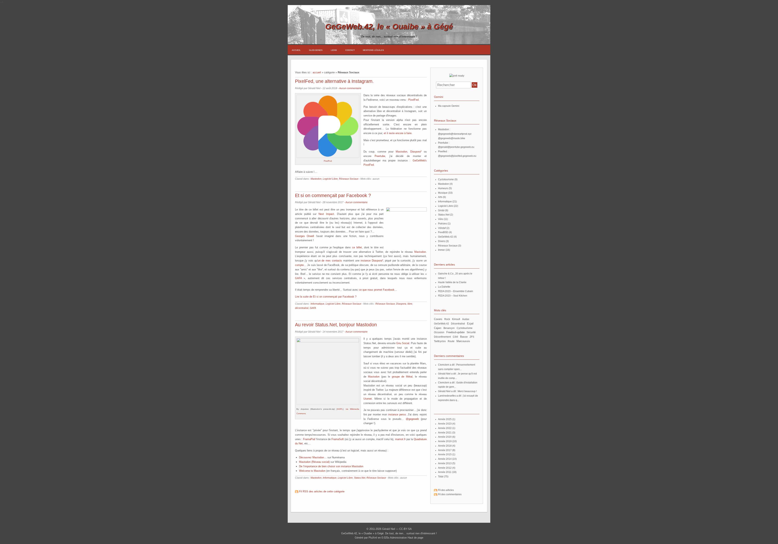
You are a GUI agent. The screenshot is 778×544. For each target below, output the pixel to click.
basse (464, 336)
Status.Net (359, 478)
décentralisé (302, 308)
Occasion (439, 332)
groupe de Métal (402, 376)
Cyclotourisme (446, 179)
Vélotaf (442, 228)
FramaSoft (337, 439)
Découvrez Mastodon (311, 457)
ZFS (472, 337)
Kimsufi (456, 319)
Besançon (449, 328)
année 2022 (445, 428)
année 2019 (445, 441)
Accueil (296, 50)
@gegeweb (412, 418)
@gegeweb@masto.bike (451, 138)
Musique (443, 193)
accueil (317, 72)
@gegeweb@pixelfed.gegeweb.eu (457, 156)
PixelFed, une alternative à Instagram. (334, 81)
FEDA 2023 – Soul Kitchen (452, 295)
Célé (455, 337)
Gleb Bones (316, 50)
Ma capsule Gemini (448, 106)
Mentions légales (373, 50)
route (451, 341)
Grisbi (441, 210)
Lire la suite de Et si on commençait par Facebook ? (325, 296)
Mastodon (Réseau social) (314, 461)
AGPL (340, 409)
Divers (441, 241)
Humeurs (443, 188)
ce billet (357, 247)
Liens (334, 50)
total (441, 476)
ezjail (470, 323)
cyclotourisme (464, 328)
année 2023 (445, 423)
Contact (350, 50)
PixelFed (328, 161)
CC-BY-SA (405, 528)
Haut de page (415, 537)
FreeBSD (443, 232)
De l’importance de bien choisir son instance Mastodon (331, 466)
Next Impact (326, 213)
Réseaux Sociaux (348, 179)
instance (366, 260)
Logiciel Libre (330, 179)
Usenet (367, 398)
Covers (438, 319)
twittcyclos (440, 341)
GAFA (298, 278)
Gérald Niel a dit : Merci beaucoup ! (457, 391)
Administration (398, 537)
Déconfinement (442, 337)
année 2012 (445, 468)
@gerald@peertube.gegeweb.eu (456, 147)
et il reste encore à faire (397, 133)
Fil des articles (446, 490)
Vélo (440, 219)
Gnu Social (402, 343)
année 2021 (445, 432)
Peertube (380, 156)
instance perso (397, 414)
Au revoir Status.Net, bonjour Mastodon (336, 324)
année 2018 (445, 446)
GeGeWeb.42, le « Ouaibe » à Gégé (389, 26)
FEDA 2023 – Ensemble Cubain (455, 291)
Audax (465, 319)
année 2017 (445, 450)
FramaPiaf (309, 439)
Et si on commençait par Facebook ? (333, 195)
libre (409, 304)
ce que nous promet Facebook (376, 289)
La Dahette (444, 287)
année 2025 (445, 419)
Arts (440, 197)
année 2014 (445, 459)
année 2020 (445, 437)
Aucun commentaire (350, 88)
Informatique (317, 304)
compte (299, 265)
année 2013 (445, 463)
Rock (447, 319)
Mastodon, (402, 151)
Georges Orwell (304, 236)
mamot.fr (400, 439)
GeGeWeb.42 (445, 237)
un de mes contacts (330, 260)
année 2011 (444, 472)
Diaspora (401, 304)
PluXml (373, 537)
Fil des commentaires (450, 494)
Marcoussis (463, 341)
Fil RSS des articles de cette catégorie (321, 491)
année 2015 (445, 454)
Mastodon (316, 179)
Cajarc (437, 328)
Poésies (442, 223)
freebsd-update (455, 332)
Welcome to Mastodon (312, 470)
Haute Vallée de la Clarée (452, 282)
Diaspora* (416, 151)
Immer (441, 250)
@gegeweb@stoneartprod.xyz (454, 134)
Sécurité (471, 332)
